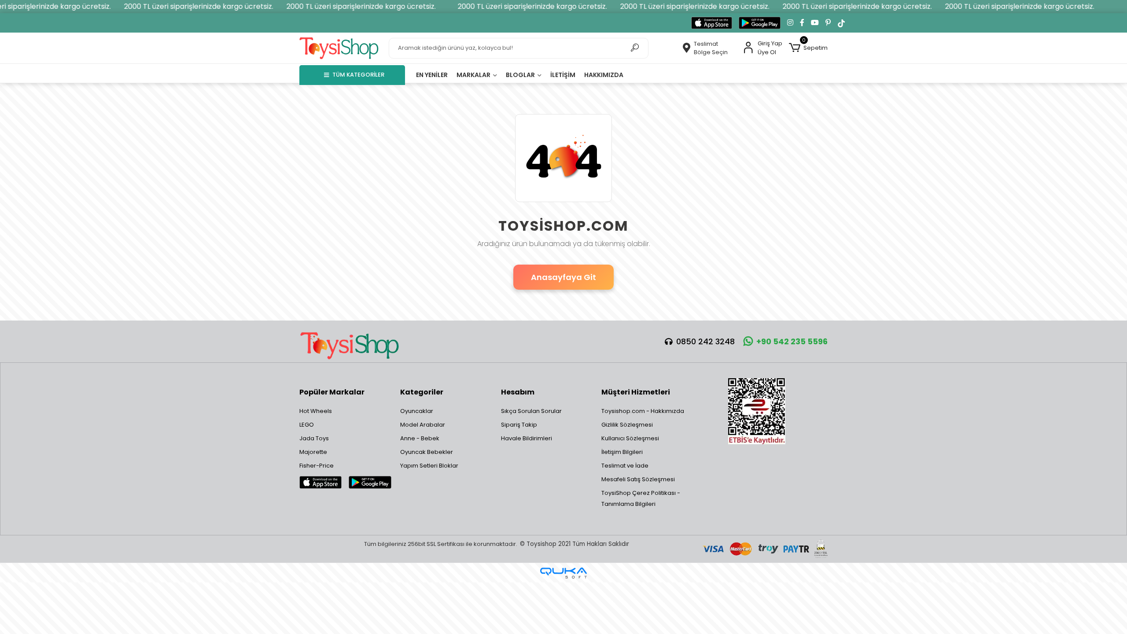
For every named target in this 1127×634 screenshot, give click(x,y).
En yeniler (432, 74)
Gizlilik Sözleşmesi (627, 424)
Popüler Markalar (332, 392)
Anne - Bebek (419, 438)
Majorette (313, 452)
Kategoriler (421, 392)
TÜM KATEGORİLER (358, 74)
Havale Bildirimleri (526, 438)
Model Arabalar (422, 424)
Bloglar (521, 74)
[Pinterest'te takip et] (828, 23)
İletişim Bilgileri (622, 452)
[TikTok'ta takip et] (841, 23)
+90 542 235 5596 (792, 341)
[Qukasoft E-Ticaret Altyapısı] (563, 573)
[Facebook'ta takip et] (802, 23)
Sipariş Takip (519, 424)
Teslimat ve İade (624, 465)
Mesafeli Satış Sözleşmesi (638, 479)
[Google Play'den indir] (760, 23)
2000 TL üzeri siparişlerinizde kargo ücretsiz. (186, 6)
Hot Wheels (315, 411)
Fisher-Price (316, 465)
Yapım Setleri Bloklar (429, 465)
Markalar (474, 74)
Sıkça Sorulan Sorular (531, 411)
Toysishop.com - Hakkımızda (642, 411)
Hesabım (517, 392)
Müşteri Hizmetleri (635, 392)
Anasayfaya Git (563, 277)
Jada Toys (314, 438)
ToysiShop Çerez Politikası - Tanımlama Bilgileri (640, 498)
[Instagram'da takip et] (790, 23)
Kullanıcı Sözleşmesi (630, 438)
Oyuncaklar (416, 411)
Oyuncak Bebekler (426, 452)
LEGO (306, 424)
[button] (808, 48)
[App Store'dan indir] (711, 23)
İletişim (562, 74)
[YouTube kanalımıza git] (815, 23)
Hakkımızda (603, 74)
